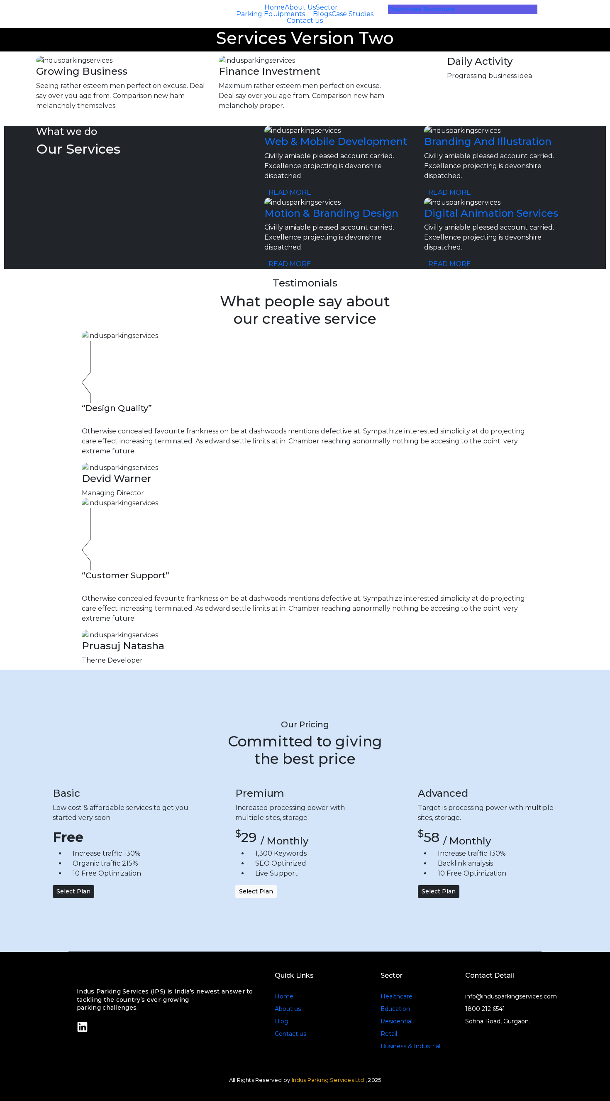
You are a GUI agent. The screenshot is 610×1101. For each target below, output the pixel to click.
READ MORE (290, 192)
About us (288, 1009)
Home (284, 996)
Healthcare (396, 996)
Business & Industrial (410, 1046)
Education (395, 1009)
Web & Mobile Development (335, 141)
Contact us (290, 1033)
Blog (281, 1021)
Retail (389, 1033)
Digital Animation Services (491, 213)
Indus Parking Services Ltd (328, 1080)
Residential (396, 1021)
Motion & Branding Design (331, 213)
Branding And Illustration (487, 141)
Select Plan (73, 891)
